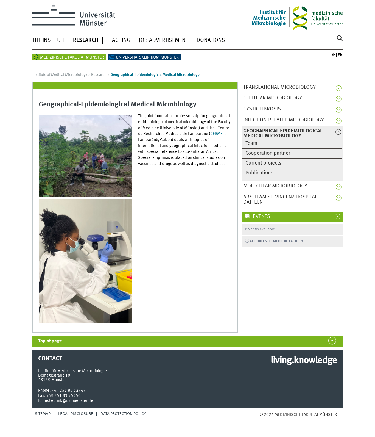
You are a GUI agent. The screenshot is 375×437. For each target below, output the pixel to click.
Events (261, 216)
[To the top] (265, 420)
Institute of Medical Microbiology (59, 75)
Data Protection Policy (123, 414)
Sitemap (43, 414)
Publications (259, 172)
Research (85, 40)
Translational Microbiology (279, 87)
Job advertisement (163, 40)
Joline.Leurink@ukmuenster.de (65, 401)
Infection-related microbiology (283, 120)
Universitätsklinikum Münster (147, 57)
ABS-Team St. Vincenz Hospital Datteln (280, 200)
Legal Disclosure (75, 414)
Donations (211, 40)
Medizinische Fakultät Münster (72, 57)
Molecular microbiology (275, 186)
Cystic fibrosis (262, 109)
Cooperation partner (267, 153)
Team (251, 143)
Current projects (263, 163)
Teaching (118, 40)
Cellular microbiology (272, 98)
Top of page (50, 341)
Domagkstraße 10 (54, 375)
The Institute (49, 40)
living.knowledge (304, 361)
